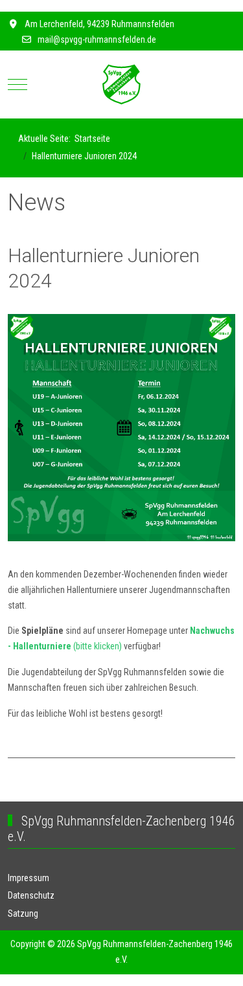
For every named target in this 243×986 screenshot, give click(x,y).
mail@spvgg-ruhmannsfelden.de (97, 39)
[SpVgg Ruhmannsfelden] (121, 84)
